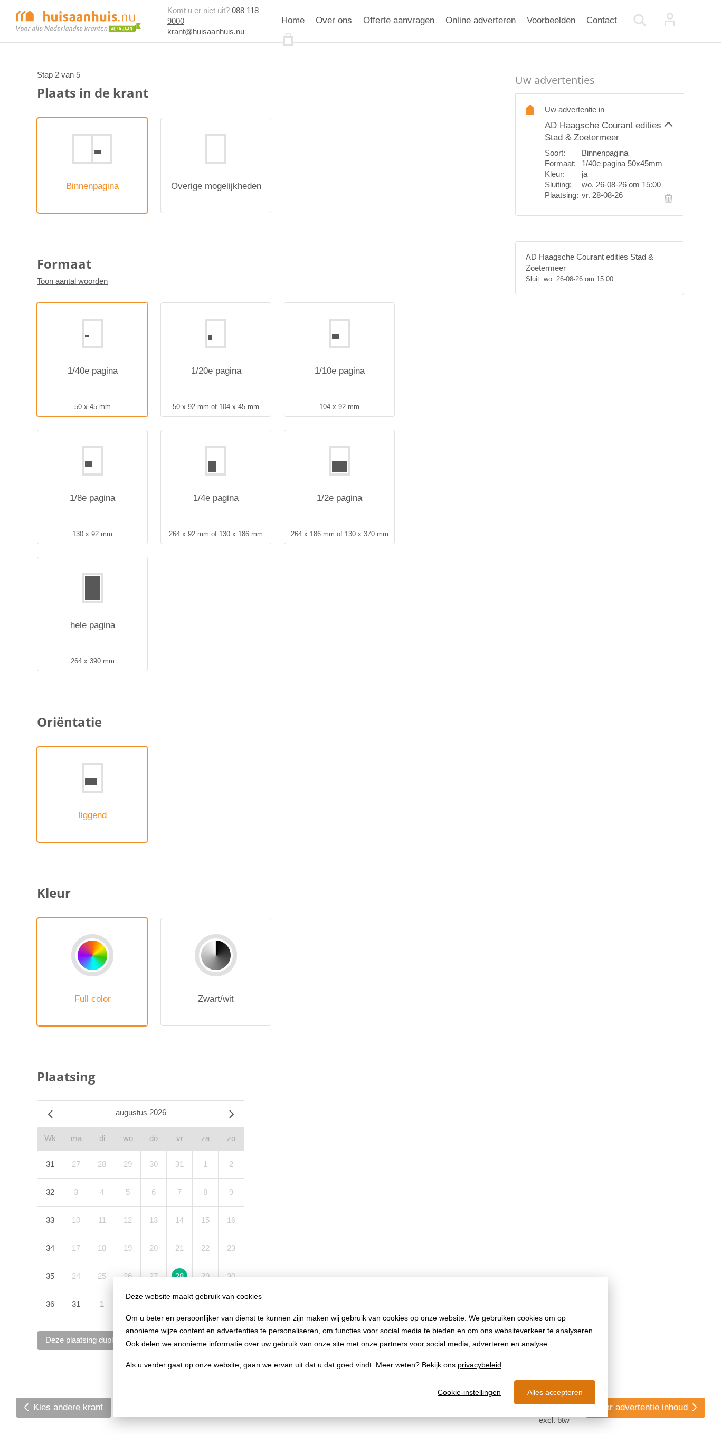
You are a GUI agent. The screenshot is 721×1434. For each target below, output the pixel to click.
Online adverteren (480, 20)
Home (293, 20)
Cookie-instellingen (469, 1392)
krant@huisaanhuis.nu (205, 31)
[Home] (78, 20)
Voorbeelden (551, 20)
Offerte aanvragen (398, 20)
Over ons (334, 20)
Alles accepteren (555, 1392)
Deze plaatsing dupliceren (89, 1339)
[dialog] (360, 1347)
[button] (609, 124)
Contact (601, 20)
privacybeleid (479, 1365)
